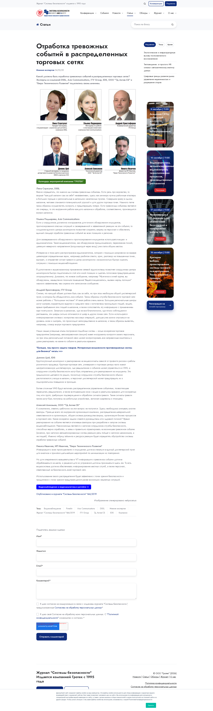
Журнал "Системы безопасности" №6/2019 (55, 512)
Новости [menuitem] (137, 676)
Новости (116, 13)
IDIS (112, 512)
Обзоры (143, 13)
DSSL (102, 508)
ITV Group (84, 512)
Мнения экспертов (118, 508)
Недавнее (149, 44)
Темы (161, 44)
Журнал (158, 13)
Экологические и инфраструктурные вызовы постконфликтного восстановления (159, 55)
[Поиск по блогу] (172, 24)
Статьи (130, 13)
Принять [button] (151, 705)
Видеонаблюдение (52, 508)
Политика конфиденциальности (161, 683)
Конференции (156, 3)
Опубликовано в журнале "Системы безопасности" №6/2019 (66, 494)
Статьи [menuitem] (146, 676)
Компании (123, 512)
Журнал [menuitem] (164, 676)
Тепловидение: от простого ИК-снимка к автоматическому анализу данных (159, 67)
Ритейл (69, 508)
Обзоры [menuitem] (155, 676)
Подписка (170, 3)
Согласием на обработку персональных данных (78, 607)
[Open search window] (144, 3)
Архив (169, 44)
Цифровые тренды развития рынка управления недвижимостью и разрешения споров (159, 79)
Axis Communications (86, 508)
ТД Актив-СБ (99, 512)
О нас (171, 13)
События (104, 13)
